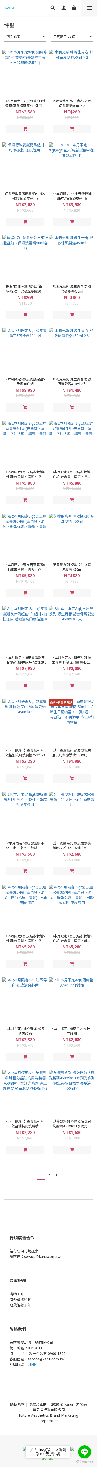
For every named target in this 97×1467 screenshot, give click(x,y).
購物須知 (17, 1294)
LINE (32, 1364)
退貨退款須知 (20, 1304)
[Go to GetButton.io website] (84, 1461)
